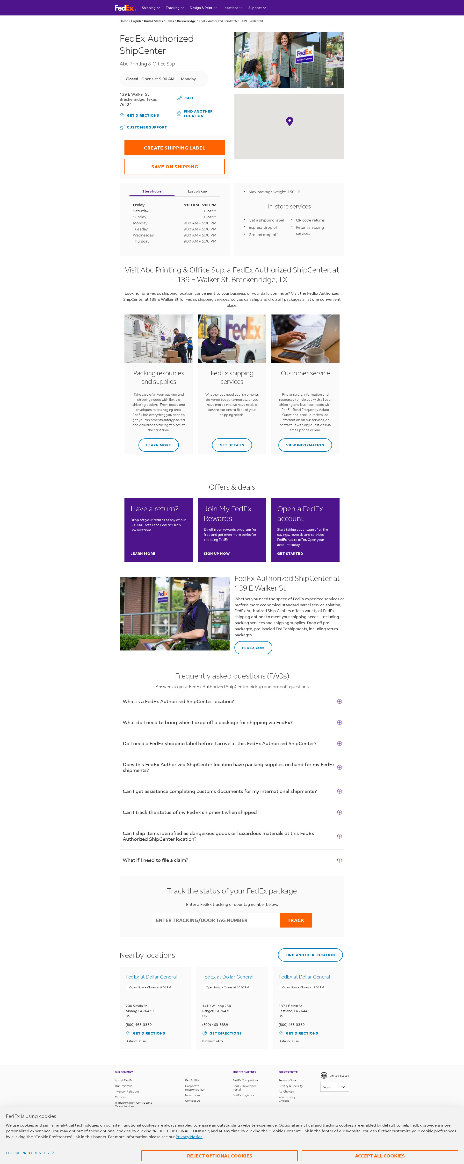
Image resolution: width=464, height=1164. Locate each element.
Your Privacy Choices (287, 1098)
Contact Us (192, 1100)
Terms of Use (288, 1080)
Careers (120, 1097)
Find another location (198, 113)
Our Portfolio (123, 1086)
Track (296, 920)
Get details (228, 442)
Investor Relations (127, 1091)
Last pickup (197, 191)
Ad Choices (286, 1091)
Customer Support (143, 127)
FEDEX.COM (249, 645)
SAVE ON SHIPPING (161, 164)
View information (301, 442)
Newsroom (192, 1095)
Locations (230, 7)
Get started (290, 553)
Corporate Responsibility (194, 1087)
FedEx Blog (193, 1080)
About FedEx (123, 1080)
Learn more (154, 442)
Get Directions (139, 115)
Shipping (149, 7)
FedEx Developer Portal (244, 1087)
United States (339, 1075)
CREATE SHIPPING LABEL (164, 145)
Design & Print (201, 7)
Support (255, 7)
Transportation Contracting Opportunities (133, 1104)
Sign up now (217, 553)
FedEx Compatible (245, 1080)
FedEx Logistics (243, 1095)
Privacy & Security (291, 1086)
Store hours (152, 191)
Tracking (173, 7)
